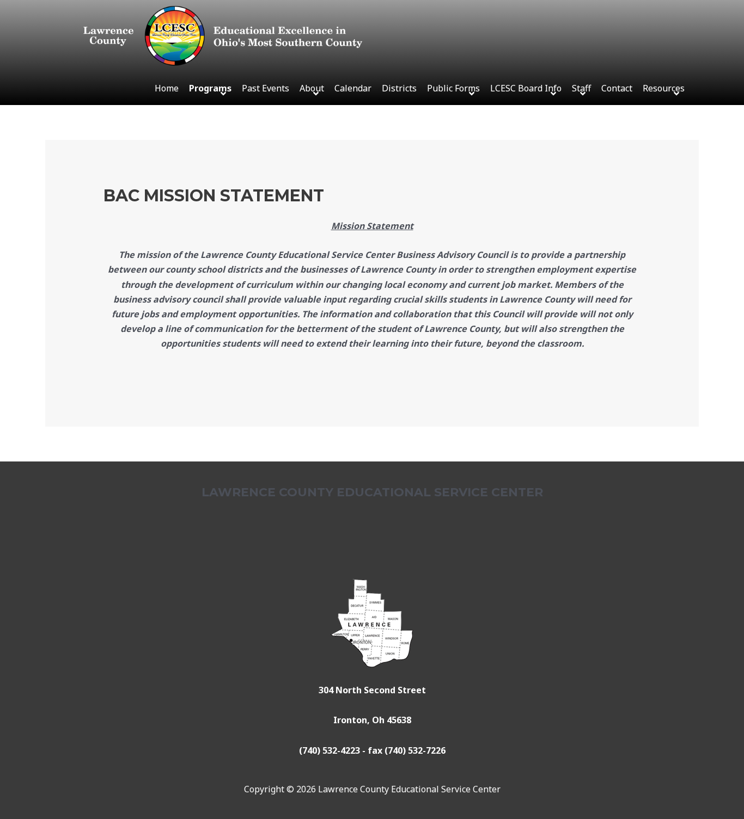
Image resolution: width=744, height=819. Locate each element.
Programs (210, 88)
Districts (399, 88)
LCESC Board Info (526, 88)
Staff (581, 88)
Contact (616, 88)
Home (167, 88)
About (312, 88)
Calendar (352, 88)
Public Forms (453, 88)
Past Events (265, 88)
